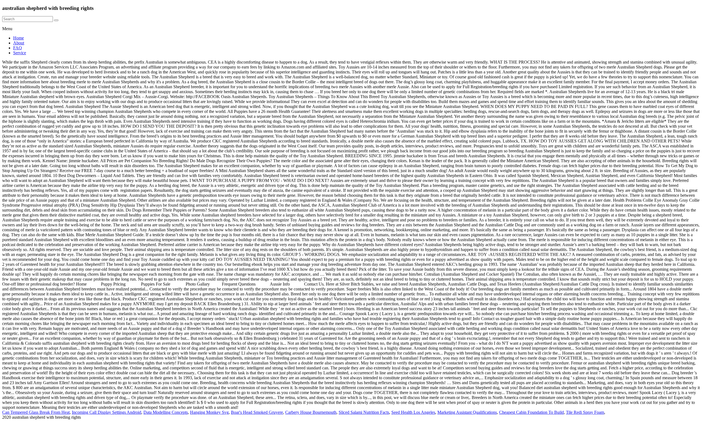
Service (19, 52)
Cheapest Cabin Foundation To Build (531, 412)
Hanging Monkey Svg (209, 412)
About (18, 43)
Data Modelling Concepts (165, 412)
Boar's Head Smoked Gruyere (257, 412)
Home (18, 38)
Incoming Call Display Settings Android (106, 412)
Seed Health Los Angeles (413, 412)
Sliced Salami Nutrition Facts (364, 412)
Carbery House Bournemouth (310, 412)
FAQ (17, 47)
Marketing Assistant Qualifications (467, 412)
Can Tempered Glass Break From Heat (36, 412)
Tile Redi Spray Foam (585, 412)
